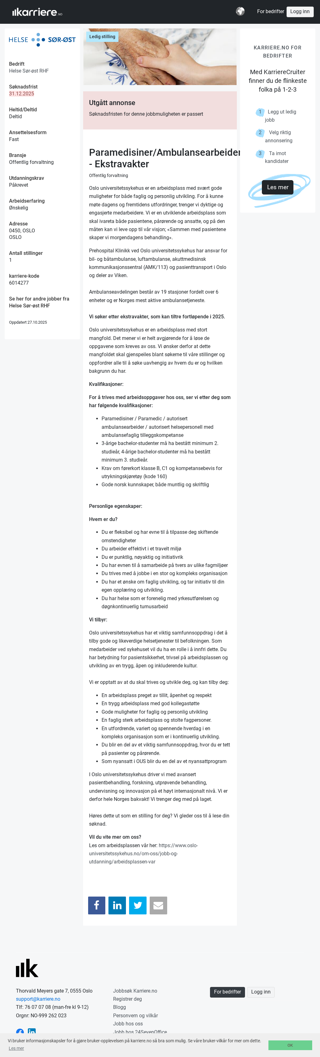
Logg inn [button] (300, 11)
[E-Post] (158, 905)
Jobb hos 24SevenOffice (140, 1032)
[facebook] (20, 1032)
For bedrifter (270, 11)
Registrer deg (127, 999)
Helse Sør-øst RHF (29, 71)
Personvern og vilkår (135, 1016)
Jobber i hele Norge (43, 12)
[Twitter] (138, 905)
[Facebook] (97, 905)
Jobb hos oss (128, 1024)
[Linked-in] (32, 1032)
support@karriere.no (38, 999)
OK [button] (290, 1045)
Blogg (119, 1007)
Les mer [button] (16, 1048)
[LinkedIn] (117, 905)
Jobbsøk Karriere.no (135, 991)
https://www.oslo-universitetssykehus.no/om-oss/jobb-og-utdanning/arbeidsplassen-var (143, 853)
